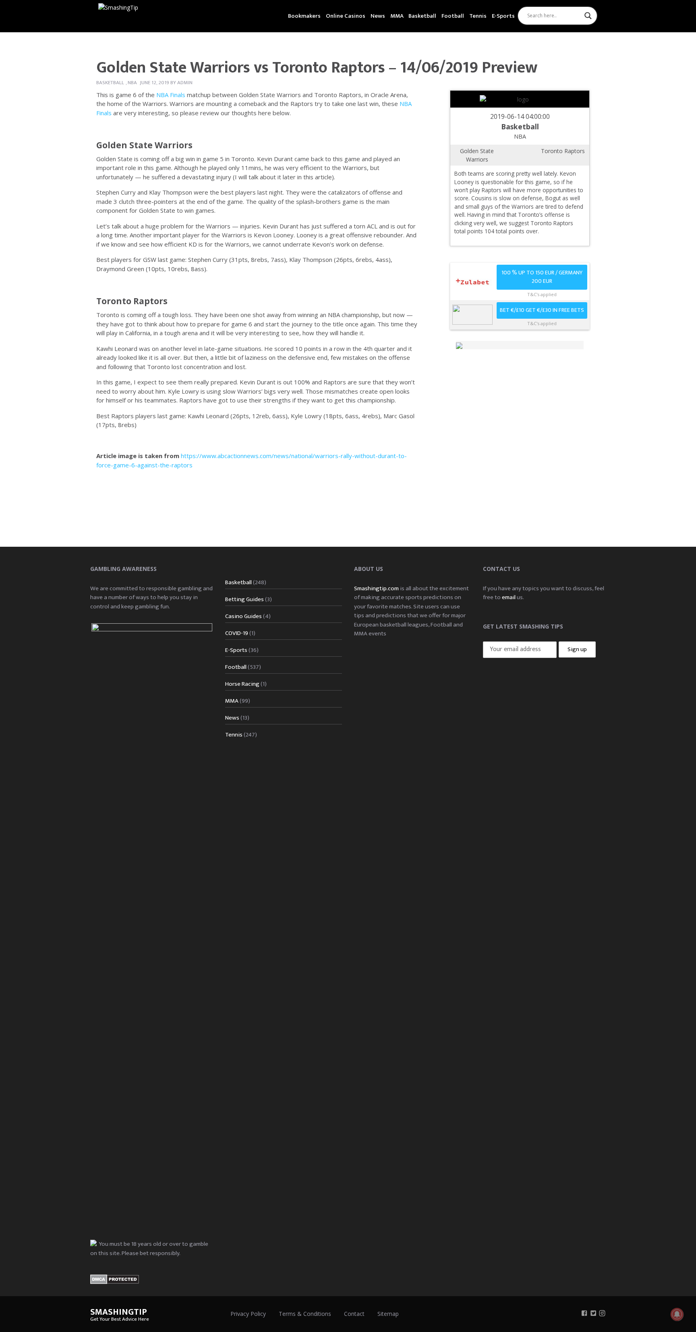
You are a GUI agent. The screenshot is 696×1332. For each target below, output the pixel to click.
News (378, 16)
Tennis (478, 16)
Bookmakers (304, 16)
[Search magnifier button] (588, 15)
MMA (397, 16)
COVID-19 (236, 633)
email (509, 597)
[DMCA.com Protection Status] (114, 1279)
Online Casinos (345, 16)
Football (452, 16)
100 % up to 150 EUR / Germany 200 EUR (541, 277)
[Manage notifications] (677, 1314)
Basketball (422, 16)
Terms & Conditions (305, 1313)
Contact (354, 1313)
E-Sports (503, 16)
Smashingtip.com (376, 588)
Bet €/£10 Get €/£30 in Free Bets (542, 310)
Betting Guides (244, 599)
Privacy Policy (248, 1313)
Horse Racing (242, 684)
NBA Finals (170, 95)
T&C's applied (542, 294)
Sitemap (388, 1313)
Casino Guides (243, 616)
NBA (132, 82)
